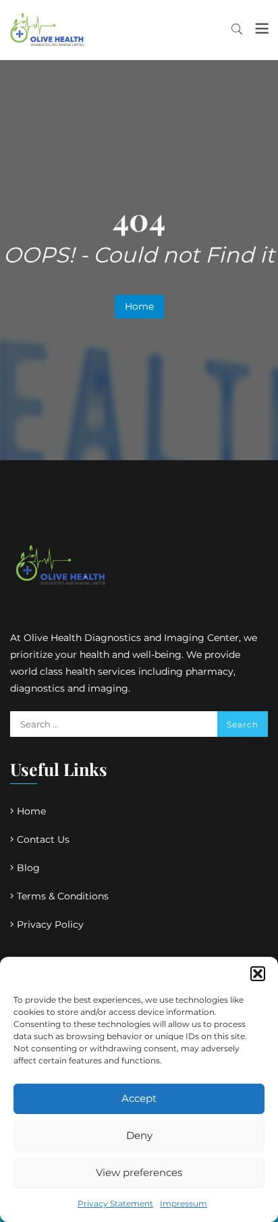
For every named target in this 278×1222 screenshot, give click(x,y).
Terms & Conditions (63, 896)
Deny (139, 1135)
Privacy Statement (115, 1203)
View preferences (139, 1172)
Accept (139, 1098)
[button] (258, 973)
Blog (28, 868)
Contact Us (43, 839)
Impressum (183, 1203)
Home (139, 306)
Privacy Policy (50, 924)
